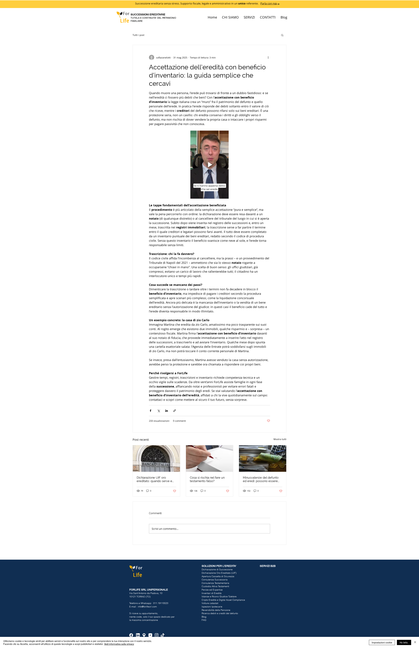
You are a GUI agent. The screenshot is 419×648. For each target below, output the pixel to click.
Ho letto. (404, 642)
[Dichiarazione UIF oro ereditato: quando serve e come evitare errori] (156, 458)
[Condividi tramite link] (174, 410)
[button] (282, 35)
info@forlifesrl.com (147, 606)
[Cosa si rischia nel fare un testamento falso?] (209, 458)
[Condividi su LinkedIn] (166, 410)
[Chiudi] (415, 642)
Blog (204, 616)
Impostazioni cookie (382, 642)
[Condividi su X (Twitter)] (158, 410)
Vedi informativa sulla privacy (119, 644)
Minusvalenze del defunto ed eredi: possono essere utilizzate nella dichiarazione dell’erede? (262, 479)
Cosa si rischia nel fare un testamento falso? (207, 479)
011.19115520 (160, 603)
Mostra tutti (279, 439)
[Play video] (209, 165)
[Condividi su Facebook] (150, 410)
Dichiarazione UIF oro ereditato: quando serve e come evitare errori (154, 479)
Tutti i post (138, 34)
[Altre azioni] (268, 57)
